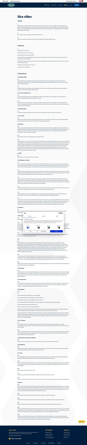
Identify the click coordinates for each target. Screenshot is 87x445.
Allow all (56, 231)
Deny (30, 231)
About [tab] (57, 216)
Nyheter (67, 5)
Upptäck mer (60, 5)
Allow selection (43, 231)
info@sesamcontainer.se (15, 1)
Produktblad (76, 5)
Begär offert (81, 421)
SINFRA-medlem (46, 5)
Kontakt (71, 5)
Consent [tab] (30, 216)
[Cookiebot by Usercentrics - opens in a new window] (59, 213)
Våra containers (54, 5)
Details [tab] (43, 216)
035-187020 (5, 1)
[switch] (38, 227)
